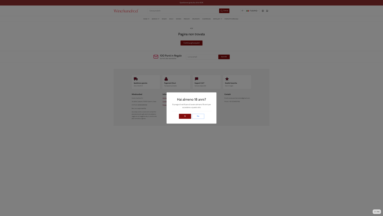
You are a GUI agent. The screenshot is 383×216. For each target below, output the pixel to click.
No (198, 116)
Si (185, 116)
